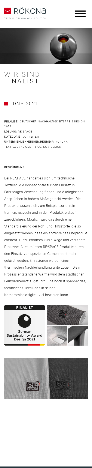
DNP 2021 (26, 103)
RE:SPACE (18, 178)
